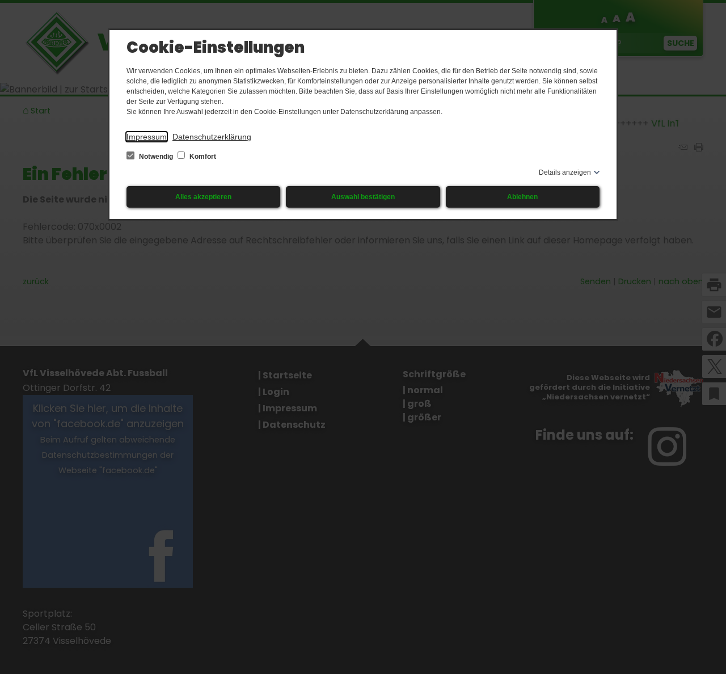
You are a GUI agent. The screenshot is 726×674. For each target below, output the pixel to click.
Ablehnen (522, 197)
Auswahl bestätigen (363, 197)
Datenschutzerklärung (211, 136)
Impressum (146, 136)
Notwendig (156, 157)
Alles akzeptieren (203, 197)
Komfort (202, 157)
